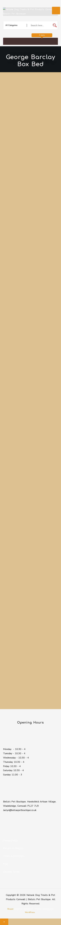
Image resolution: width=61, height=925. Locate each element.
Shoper (10, 909)
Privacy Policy (10, 840)
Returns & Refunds (13, 848)
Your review (13, 637)
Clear (20, 419)
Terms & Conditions (13, 856)
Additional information (17, 501)
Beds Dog (24, 464)
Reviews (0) (13, 512)
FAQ (5, 864)
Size (11, 415)
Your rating (12, 632)
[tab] (30, 501)
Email (35, 616)
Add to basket (30, 441)
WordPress (30, 912)
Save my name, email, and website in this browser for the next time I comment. (31, 681)
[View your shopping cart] (31, 41)
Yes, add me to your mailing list (28, 692)
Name (10, 616)
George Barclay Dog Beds (29, 473)
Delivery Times (11, 871)
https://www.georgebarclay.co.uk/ (36, 363)
